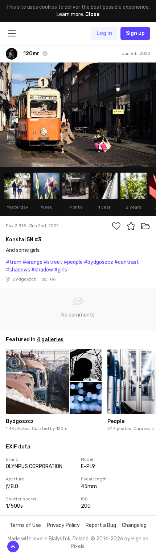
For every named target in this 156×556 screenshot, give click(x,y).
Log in (104, 33)
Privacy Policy (63, 525)
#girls (60, 270)
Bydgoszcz (20, 421)
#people (73, 262)
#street (53, 262)
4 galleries (50, 340)
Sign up (135, 33)
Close (92, 14)
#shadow (42, 270)
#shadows (18, 270)
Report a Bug (101, 525)
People (115, 421)
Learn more (70, 14)
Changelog (134, 525)
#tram (13, 262)
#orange (32, 262)
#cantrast (126, 262)
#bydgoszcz (98, 262)
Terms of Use (25, 525)
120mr (62, 428)
